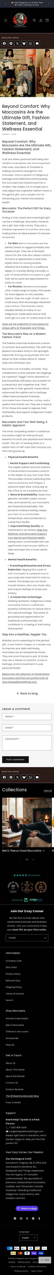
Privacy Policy (13, 973)
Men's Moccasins (15, 1025)
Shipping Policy (14, 987)
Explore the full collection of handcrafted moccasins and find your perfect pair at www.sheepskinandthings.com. (25, 678)
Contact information (37, 1266)
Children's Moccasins (17, 1031)
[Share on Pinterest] (11, 43)
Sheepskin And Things (25, 1258)
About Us (10, 1063)
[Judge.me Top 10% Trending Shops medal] (41, 887)
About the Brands (15, 1076)
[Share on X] (17, 43)
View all (48, 790)
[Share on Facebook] (4, 43)
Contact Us (12, 1082)
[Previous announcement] (5, 4)
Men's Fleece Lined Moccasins (21, 850)
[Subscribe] (45, 938)
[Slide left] (21, 859)
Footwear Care (14, 960)
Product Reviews (14, 1089)
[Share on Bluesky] (24, 43)
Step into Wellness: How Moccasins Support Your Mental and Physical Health (28, 533)
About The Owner (15, 1069)
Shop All (10, 1044)
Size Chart (11, 967)
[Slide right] (33, 859)
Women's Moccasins (17, 1018)
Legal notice (36, 1271)
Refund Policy (13, 980)
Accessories (12, 1038)
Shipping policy (21, 1271)
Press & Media (13, 1102)
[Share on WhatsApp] (30, 43)
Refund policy (24, 1262)
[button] (6, 20)
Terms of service (17, 1266)
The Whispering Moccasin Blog (22, 1096)
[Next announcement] (49, 4)
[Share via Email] (37, 43)
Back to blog (29, 693)
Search (9, 1000)
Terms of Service (15, 993)
